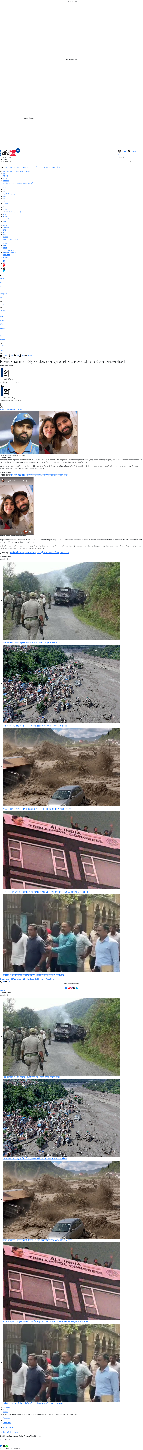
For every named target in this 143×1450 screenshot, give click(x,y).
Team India (50, 979)
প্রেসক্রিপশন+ (25, 167)
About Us (6, 1418)
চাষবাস (4, 221)
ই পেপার (5, 225)
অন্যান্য (13, 194)
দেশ (15, 167)
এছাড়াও (2, 350)
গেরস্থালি (30, 183)
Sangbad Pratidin (9, 1407)
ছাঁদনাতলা (5, 257)
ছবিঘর (53, 167)
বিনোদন (38, 167)
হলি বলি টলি (6, 212)
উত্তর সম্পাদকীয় (14, 239)
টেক (24, 183)
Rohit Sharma (40, 979)
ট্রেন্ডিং (4, 230)
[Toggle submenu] (1, 301)
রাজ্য (11, 167)
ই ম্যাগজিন (6, 227)
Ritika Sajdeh (30, 979)
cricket (5, 1412)
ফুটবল (8, 194)
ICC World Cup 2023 (18, 979)
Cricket (3, 979)
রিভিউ (10, 212)
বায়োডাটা (5, 216)
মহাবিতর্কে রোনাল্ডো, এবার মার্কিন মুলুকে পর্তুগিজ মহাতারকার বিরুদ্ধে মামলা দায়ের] (40, 552)
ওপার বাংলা (5, 203)
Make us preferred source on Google (13, 409)
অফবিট (5, 199)
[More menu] (141, 167)
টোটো (26, 183)
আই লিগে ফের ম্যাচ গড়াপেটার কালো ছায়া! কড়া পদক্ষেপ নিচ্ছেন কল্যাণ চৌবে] (39, 474)
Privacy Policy (8, 1427)
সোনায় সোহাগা (6, 255)
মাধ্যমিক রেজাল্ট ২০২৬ (8, 250)
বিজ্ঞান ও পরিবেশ (7, 219)
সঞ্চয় (63, 167)
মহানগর (6, 167)
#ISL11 (5, 176)
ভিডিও (4, 234)
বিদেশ (18, 167)
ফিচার (4, 245)
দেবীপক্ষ (5, 248)
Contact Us (7, 1423)
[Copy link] (3, 386)
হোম (4, 174)
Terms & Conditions (10, 1432)
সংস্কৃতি (15, 212)
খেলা (32, 167)
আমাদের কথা (6, 239)
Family (8, 979)
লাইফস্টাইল (46, 167)
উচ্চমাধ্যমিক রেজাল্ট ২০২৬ (9, 252)
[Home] (10, 152)
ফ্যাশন (16, 183)
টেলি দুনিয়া (19, 212)
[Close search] (119, 154)
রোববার (5, 243)
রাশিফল (58, 167)
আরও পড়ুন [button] (3, 990)
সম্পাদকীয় (5, 237)
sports (5, 1409)
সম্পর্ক (12, 183)
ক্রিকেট (5, 194)
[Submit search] (130, 161)
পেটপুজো (20, 183)
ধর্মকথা (4, 201)
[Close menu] (0, 275)
